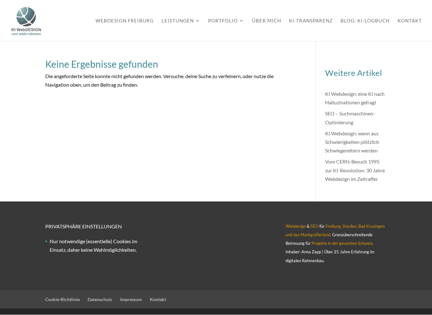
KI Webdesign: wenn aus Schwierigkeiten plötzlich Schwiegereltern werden (352, 141)
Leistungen (178, 20)
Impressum (131, 299)
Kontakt (410, 20)
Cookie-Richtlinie (62, 299)
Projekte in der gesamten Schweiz (342, 243)
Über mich (266, 20)
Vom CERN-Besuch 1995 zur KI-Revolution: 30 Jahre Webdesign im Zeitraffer (355, 170)
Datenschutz (100, 299)
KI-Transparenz (311, 20)
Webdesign (296, 226)
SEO (314, 226)
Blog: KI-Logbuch (365, 20)
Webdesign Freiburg (125, 20)
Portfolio (223, 20)
